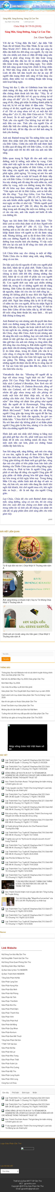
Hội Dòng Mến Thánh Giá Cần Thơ (15, 958)
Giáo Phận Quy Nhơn (10, 1028)
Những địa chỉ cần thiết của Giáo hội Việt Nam (19, 709)
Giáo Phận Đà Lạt (8, 1052)
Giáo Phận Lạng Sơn (10, 982)
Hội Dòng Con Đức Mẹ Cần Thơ (14, 954)
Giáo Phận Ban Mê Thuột (11, 1036)
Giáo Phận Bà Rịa (8, 1048)
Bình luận (26, 1093)
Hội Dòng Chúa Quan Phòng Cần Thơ (16, 962)
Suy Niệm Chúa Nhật (12, 22)
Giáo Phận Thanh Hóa (10, 1013)
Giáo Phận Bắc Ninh (9, 989)
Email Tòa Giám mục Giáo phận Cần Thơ (18, 705)
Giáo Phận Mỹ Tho (9, 1071)
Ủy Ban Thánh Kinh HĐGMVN (13, 974)
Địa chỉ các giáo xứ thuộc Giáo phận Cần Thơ (19, 701)
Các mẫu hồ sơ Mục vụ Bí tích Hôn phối (17, 687)
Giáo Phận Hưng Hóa (10, 986)
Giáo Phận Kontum (9, 1032)
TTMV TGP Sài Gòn (9, 1044)
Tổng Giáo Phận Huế (10, 1021)
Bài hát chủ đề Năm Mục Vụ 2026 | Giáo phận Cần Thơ (23, 679)
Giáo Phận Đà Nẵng (9, 1025)
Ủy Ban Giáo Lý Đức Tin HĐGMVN (14, 970)
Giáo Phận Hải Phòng (10, 993)
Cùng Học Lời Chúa (9, 1083)
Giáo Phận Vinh (8, 1017)
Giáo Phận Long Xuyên (11, 1075)
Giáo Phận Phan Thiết (10, 1060)
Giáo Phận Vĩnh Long (10, 1079)
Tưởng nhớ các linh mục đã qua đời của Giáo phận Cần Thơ (25, 714)
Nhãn (35, 1093)
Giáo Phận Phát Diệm (10, 1009)
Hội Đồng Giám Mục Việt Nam (13, 966)
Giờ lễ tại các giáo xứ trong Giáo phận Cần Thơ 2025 (22, 718)
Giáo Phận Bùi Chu (9, 1005)
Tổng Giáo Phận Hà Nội (11, 978)
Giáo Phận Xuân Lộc (10, 1063)
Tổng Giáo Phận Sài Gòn (11, 1040)
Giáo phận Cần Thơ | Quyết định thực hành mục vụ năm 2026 (26, 691)
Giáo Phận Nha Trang (10, 1056)
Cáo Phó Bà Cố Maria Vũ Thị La (17, 858)
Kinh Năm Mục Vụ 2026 (11, 683)
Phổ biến (15, 1093)
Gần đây (5, 1093)
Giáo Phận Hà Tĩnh (9, 997)
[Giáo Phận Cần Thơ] (27, 6)
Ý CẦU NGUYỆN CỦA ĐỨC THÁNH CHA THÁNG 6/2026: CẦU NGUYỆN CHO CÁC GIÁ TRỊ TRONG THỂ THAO (34, 883)
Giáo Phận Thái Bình (10, 1001)
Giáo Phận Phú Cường (10, 1067)
